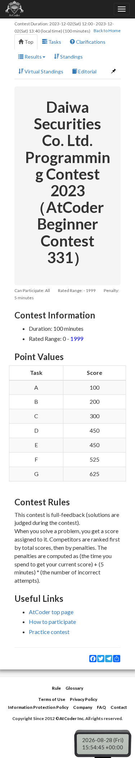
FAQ (101, 707)
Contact (119, 707)
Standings (71, 56)
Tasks (54, 42)
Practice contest (49, 631)
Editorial (86, 71)
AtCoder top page (51, 611)
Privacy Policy (83, 699)
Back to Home (107, 30)
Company (82, 707)
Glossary (74, 688)
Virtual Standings (43, 71)
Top (28, 42)
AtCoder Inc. (72, 718)
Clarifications (90, 42)
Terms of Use (51, 699)
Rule (56, 688)
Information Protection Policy (38, 707)
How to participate (52, 621)
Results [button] (32, 56)
